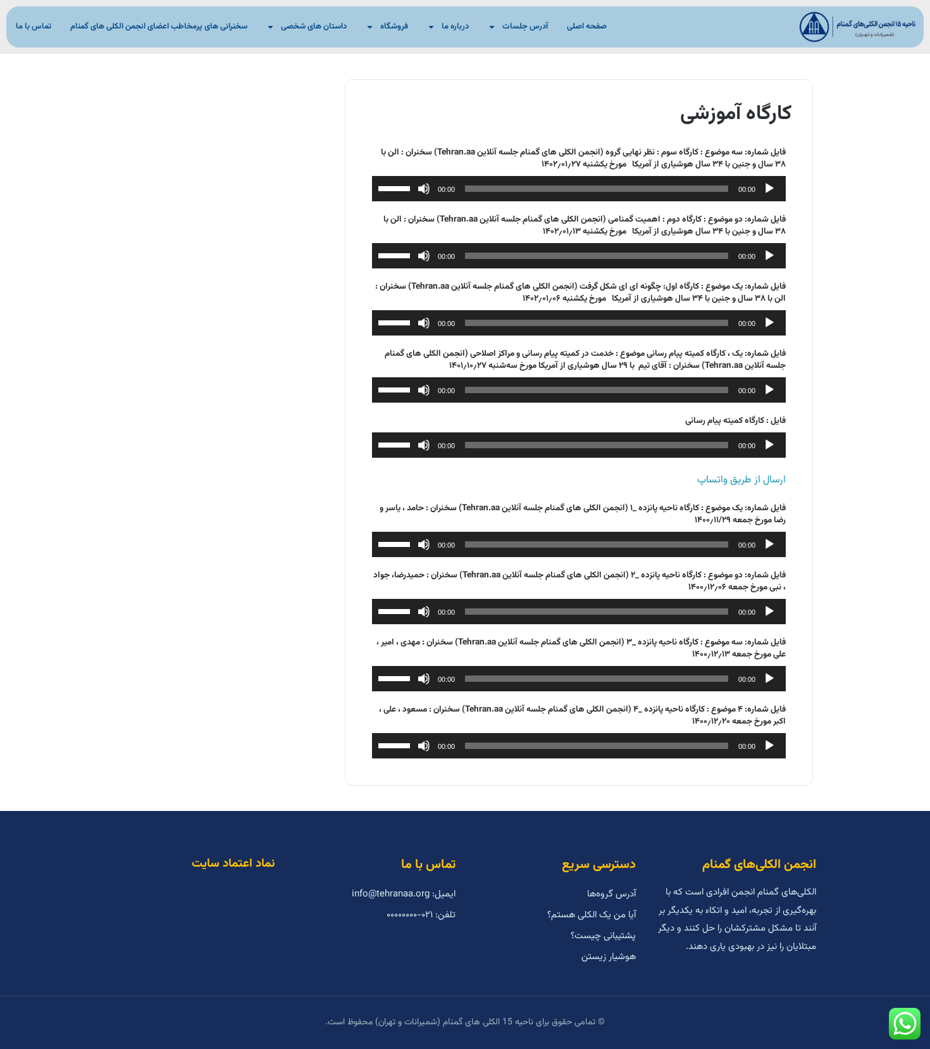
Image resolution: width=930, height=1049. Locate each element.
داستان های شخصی (314, 26)
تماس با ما (33, 26)
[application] (579, 188)
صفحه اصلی (587, 26)
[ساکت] (424, 188)
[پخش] (769, 188)
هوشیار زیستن (608, 957)
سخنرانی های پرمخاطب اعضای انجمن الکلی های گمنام (158, 26)
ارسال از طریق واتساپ (741, 480)
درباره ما (455, 26)
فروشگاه (394, 26)
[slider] (396, 187)
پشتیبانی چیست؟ (603, 936)
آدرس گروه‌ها (611, 894)
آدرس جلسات (525, 26)
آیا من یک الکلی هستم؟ (591, 915)
